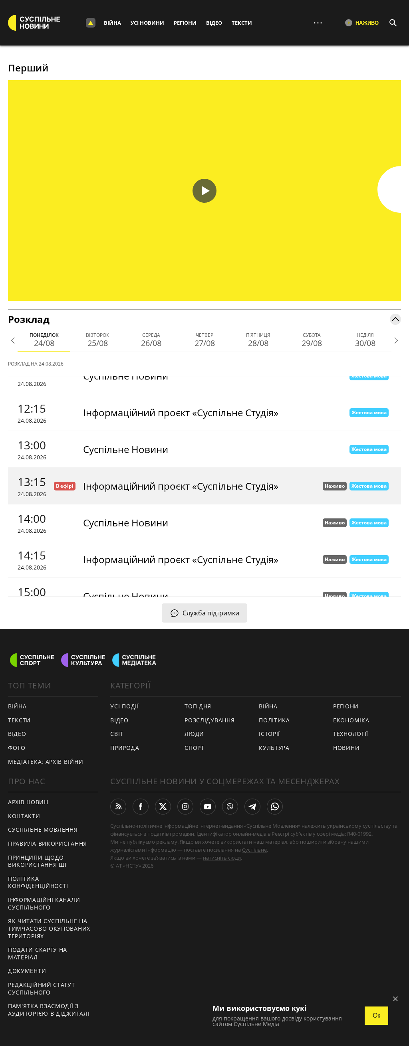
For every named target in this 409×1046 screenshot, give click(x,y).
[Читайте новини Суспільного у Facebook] (141, 807)
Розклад (29, 319)
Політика (274, 720)
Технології (350, 734)
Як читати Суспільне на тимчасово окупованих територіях (49, 928)
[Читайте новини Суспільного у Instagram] (185, 807)
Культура (274, 747)
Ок (376, 1015)
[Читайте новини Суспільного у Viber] (230, 807)
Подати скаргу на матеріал (37, 953)
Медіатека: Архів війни (45, 761)
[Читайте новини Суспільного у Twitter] (163, 807)
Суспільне (254, 849)
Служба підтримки (211, 613)
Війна (112, 22)
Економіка (351, 720)
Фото (17, 747)
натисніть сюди (222, 857)
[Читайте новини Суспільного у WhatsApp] (275, 807)
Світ (116, 734)
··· (318, 22)
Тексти (242, 22)
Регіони (185, 22)
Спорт (194, 747)
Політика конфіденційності (38, 882)
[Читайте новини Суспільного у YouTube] (208, 807)
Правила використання (47, 843)
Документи (27, 971)
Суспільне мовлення (43, 829)
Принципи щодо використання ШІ (37, 861)
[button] (204, 190)
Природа (124, 747)
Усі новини (147, 22)
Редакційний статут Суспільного (41, 988)
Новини (346, 747)
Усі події (124, 706)
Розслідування (209, 720)
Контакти (24, 816)
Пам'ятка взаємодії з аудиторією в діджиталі (48, 1009)
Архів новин (28, 802)
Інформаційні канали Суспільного (44, 903)
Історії (269, 734)
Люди (194, 734)
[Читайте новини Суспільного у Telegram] (252, 807)
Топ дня (198, 706)
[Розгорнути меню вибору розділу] (90, 23)
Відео (214, 22)
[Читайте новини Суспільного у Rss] (118, 807)
